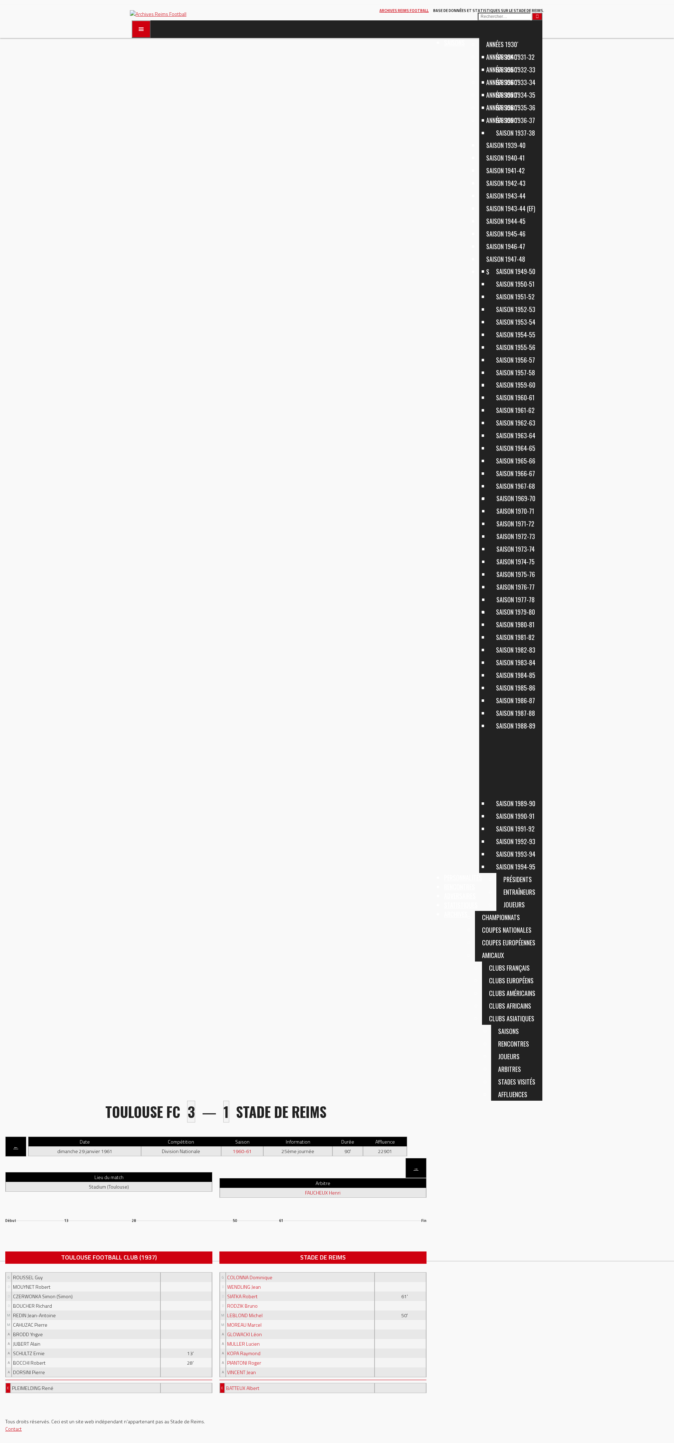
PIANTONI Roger (244, 1362)
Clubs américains (512, 993)
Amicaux (493, 955)
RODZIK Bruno (242, 1305)
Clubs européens (511, 980)
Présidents (517, 879)
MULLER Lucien (243, 1343)
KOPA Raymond (243, 1353)
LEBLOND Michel (245, 1315)
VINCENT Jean (241, 1372)
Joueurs (509, 1056)
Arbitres (509, 1069)
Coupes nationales (506, 929)
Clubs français (509, 967)
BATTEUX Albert (242, 1388)
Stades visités (516, 1081)
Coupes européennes (508, 942)
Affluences (512, 1094)
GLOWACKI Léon (244, 1334)
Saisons (454, 42)
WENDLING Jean (244, 1286)
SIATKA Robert (242, 1296)
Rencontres (513, 1043)
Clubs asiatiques (511, 1018)
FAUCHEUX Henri (323, 1192)
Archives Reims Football (404, 10)
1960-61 (242, 1151)
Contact (13, 1428)
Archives (456, 914)
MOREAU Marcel (244, 1324)
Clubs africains (510, 1005)
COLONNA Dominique (249, 1277)
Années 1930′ (502, 44)
